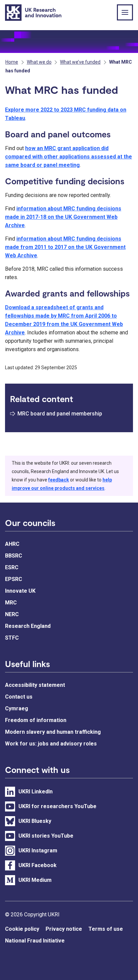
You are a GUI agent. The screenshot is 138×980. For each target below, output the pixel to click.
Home (11, 62)
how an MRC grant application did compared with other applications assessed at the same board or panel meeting (68, 156)
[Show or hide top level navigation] (125, 12)
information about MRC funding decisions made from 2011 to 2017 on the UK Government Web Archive (65, 247)
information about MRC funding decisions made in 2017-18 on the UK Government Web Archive (63, 216)
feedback (58, 479)
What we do (39, 62)
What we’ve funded (80, 62)
